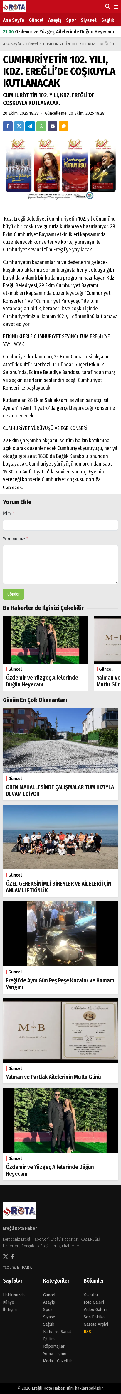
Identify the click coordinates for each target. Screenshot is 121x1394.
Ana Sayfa (13, 20)
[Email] (52, 126)
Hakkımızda (14, 1294)
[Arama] (107, 6)
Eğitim (49, 1338)
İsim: (9, 513)
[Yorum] (63, 126)
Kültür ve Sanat (57, 1331)
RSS (87, 1331)
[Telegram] (30, 126)
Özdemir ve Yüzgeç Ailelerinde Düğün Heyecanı (58, 31)
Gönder (13, 594)
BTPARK (24, 1267)
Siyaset (89, 20)
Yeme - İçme (54, 1353)
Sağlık (107, 20)
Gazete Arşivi (96, 1324)
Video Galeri (95, 1309)
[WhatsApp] (41, 126)
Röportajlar (54, 1346)
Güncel (36, 20)
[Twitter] (19, 126)
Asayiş (54, 20)
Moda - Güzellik (57, 1360)
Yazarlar (91, 1294)
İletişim (10, 1309)
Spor (71, 20)
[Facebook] (8, 126)
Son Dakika (94, 1316)
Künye (8, 1302)
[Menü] (115, 7)
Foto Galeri (94, 1302)
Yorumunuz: (15, 539)
